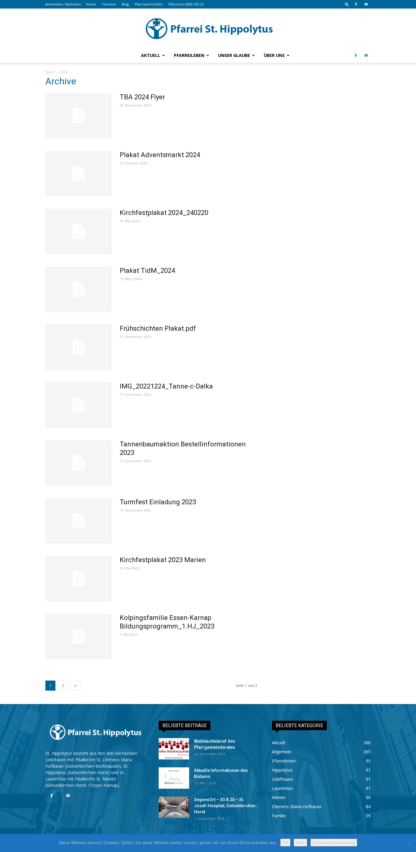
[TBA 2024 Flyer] (78, 116)
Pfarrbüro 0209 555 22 (186, 4)
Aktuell (150, 55)
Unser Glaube (234, 55)
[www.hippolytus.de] (208, 29)
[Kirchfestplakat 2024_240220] (78, 231)
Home (91, 4)
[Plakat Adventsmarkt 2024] (78, 173)
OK (285, 842)
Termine (109, 4)
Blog (125, 4)
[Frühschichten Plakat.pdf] (78, 347)
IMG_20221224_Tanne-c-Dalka (166, 386)
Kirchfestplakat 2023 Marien (163, 560)
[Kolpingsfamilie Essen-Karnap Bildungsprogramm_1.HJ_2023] (78, 636)
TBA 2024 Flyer (142, 97)
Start (49, 72)
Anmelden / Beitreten (63, 4)
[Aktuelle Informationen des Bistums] (174, 778)
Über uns (274, 55)
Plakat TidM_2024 (147, 270)
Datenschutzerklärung (334, 842)
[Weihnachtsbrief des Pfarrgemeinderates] (174, 748)
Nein (300, 842)
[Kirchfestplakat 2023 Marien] (78, 578)
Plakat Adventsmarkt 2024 (160, 155)
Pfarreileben (189, 55)
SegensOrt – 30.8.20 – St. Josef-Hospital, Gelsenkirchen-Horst (225, 805)
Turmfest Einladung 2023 (158, 502)
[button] (346, 4)
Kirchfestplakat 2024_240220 (164, 213)
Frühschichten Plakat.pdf (158, 328)
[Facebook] (356, 4)
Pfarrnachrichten (149, 4)
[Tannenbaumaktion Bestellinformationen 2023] (78, 463)
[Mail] (366, 4)
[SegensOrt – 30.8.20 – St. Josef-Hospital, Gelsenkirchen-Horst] (174, 807)
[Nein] (408, 843)
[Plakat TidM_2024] (78, 289)
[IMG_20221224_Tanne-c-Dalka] (78, 405)
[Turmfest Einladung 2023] (78, 521)
